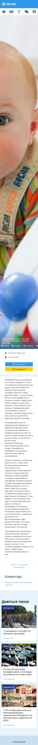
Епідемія (17, 346)
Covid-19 (14, 564)
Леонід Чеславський (16, 353)
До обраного (20, 369)
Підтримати (20, 364)
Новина (6, 346)
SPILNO (10, 4)
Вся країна (29, 346)
